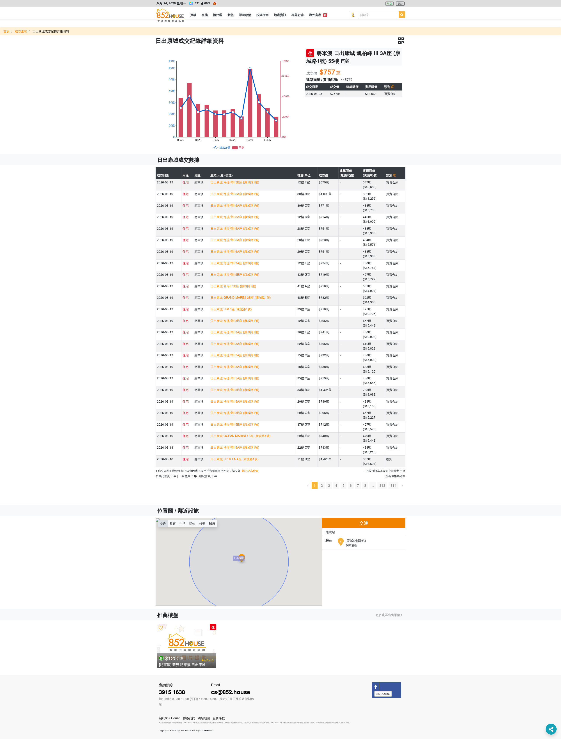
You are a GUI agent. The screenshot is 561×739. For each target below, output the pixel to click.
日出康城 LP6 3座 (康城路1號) (231, 309)
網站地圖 (204, 718)
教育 (173, 523)
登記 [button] (400, 4)
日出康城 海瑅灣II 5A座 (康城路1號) (234, 194)
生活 (182, 523)
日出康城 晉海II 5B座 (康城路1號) (233, 286)
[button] (193, 14)
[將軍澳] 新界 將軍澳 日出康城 (182, 664)
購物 (192, 523)
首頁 (7, 31)
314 (393, 485)
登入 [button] (389, 4)
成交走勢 (21, 31)
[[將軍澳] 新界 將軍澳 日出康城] (186, 646)
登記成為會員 (250, 471)
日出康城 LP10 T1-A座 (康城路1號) (234, 459)
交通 (163, 523)
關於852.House (169, 718)
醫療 (212, 523)
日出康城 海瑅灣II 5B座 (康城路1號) (234, 182)
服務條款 (219, 718)
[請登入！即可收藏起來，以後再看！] (161, 627)
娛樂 (202, 523)
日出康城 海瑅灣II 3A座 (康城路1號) (234, 217)
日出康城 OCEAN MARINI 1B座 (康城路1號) (240, 435)
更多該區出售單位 (388, 615)
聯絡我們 (189, 718)
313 (382, 485)
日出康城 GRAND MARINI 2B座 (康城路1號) (240, 297)
